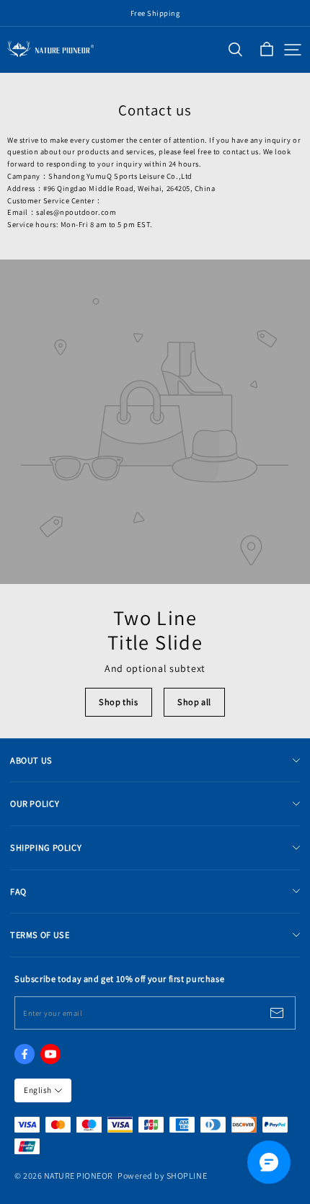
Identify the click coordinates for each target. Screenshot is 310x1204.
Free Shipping (155, 13)
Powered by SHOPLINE (162, 1175)
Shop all (194, 702)
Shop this (118, 702)
